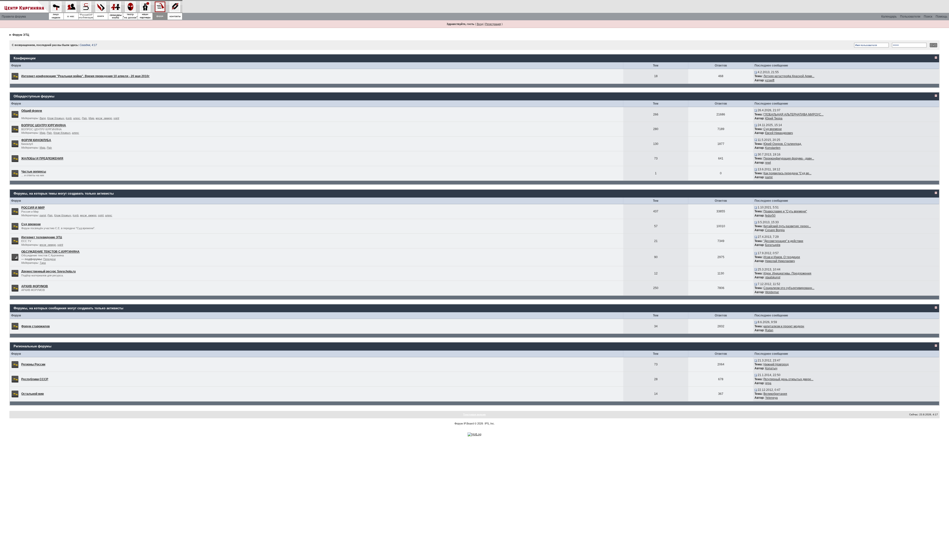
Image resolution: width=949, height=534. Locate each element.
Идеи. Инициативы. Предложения (787, 273)
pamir (769, 177)
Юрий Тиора (773, 118)
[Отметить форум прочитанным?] (15, 76)
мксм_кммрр (104, 118)
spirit (116, 118)
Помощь (941, 16)
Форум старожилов (35, 326)
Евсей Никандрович (779, 133)
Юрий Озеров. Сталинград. (782, 144)
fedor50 (770, 215)
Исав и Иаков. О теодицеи (781, 257)
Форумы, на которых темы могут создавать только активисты (64, 193)
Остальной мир (32, 394)
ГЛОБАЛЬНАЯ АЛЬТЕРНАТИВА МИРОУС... (793, 114)
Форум (458, 423)
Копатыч (771, 368)
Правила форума (14, 16)
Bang (43, 118)
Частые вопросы (33, 171)
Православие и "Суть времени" (785, 211)
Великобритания (775, 394)
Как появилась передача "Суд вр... (787, 173)
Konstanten (772, 148)
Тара (43, 262)
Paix (84, 118)
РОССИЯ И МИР (33, 207)
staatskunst (772, 277)
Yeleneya (771, 398)
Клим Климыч (55, 118)
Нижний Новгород (776, 364)
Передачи (49, 259)
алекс (76, 118)
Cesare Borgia (775, 230)
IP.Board (469, 423)
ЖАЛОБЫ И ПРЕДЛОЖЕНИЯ (42, 158)
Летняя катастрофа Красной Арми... (788, 76)
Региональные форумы (32, 346)
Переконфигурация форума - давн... (788, 158)
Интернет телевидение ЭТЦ (41, 237)
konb (69, 118)
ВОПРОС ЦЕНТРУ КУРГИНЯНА (43, 125)
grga (768, 383)
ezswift (769, 80)
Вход (480, 23)
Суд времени (772, 129)
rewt (768, 162)
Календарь (889, 16)
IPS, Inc (489, 423)
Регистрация (493, 23)
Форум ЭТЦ (20, 35)
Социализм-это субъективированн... (788, 288)
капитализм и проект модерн (783, 326)
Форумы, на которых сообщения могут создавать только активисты (68, 308)
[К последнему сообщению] (756, 72)
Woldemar (772, 292)
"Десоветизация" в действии (783, 241)
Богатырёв (772, 245)
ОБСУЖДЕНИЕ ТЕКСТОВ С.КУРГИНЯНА (50, 251)
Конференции (25, 58)
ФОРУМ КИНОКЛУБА (36, 140)
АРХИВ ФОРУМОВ (34, 286)
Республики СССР (34, 379)
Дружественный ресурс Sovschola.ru (48, 271)
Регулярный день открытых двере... (788, 379)
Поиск (928, 16)
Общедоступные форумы (34, 96)
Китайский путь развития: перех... (787, 226)
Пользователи (910, 16)
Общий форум (31, 110)
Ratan (769, 330)
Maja (91, 118)
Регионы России (33, 364)
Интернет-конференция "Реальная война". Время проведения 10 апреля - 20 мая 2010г (85, 76)
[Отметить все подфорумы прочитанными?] (15, 257)
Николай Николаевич (780, 261)
